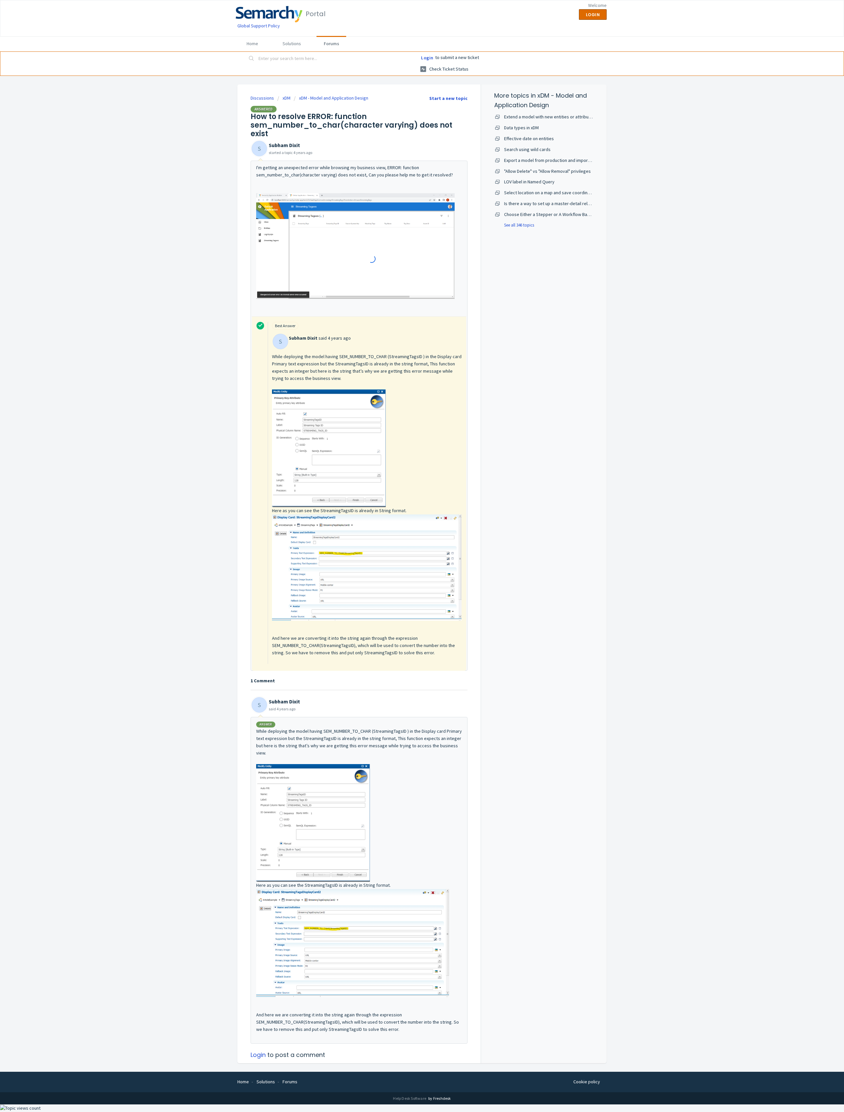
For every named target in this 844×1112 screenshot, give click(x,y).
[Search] (251, 59)
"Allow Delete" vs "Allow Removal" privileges (547, 171)
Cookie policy (586, 1082)
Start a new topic (448, 98)
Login (427, 58)
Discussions (262, 98)
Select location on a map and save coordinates (550, 193)
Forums (331, 43)
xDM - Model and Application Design (333, 98)
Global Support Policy (258, 26)
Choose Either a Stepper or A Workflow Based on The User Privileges (572, 214)
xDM (286, 98)
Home (252, 43)
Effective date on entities (529, 138)
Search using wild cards (527, 149)
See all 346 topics (519, 225)
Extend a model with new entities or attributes (549, 117)
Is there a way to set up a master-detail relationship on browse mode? (573, 203)
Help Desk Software (410, 1098)
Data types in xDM (521, 128)
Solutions (292, 43)
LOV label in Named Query (529, 182)
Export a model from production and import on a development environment (578, 160)
